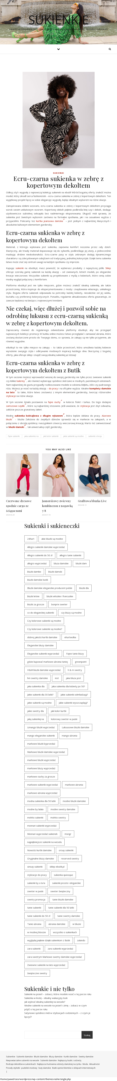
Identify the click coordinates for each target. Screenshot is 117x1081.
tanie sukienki (34, 907)
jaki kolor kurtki (58, 710)
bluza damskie (61, 563)
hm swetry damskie (37, 678)
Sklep (108, 268)
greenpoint (81, 661)
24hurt (30, 538)
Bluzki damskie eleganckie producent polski (49, 588)
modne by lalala (35, 809)
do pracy (53, 388)
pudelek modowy (29, 1067)
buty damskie (45, 1067)
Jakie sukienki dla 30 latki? (40, 694)
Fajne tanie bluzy (75, 653)
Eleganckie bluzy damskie (40, 645)
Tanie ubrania (34, 923)
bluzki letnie (33, 596)
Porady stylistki (13, 1067)
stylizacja (85, 405)
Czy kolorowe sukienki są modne (44, 620)
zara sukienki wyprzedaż (60, 948)
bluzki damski (16, 426)
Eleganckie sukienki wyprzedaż (43, 653)
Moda (85, 1064)
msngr (68, 833)
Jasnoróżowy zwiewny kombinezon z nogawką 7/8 (57, 506)
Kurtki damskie (70, 1056)
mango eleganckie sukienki (41, 735)
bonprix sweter (59, 604)
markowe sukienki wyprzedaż (42, 784)
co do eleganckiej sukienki (40, 612)
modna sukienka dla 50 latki (41, 801)
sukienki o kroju (95, 436)
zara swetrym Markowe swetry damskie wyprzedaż (54, 956)
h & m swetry (75, 669)
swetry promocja (36, 899)
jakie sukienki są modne (73, 436)
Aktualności (94, 1064)
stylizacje (11, 395)
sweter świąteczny (60, 891)
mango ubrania (69, 735)
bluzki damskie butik (37, 579)
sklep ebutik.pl (57, 866)
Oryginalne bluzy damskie (40, 858)
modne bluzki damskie (74, 801)
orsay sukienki (66, 850)
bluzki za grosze (35, 604)
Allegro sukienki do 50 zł (39, 555)
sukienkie (58, 19)
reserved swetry (70, 858)
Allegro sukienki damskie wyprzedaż (46, 547)
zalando (81, 940)
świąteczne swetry (37, 973)
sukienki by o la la (36, 882)
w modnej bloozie (36, 932)
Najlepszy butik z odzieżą (69, 1060)
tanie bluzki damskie (62, 899)
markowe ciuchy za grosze (41, 776)
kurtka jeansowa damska (49, 221)
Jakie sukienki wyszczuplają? (73, 702)
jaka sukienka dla (35, 686)
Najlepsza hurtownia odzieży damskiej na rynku (59, 1064)
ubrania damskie (56, 923)
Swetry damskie (86, 1056)
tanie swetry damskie (68, 915)
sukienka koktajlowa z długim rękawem (39, 415)
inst (57, 678)
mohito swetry (58, 817)
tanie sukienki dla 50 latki (61, 907)
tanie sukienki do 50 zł (38, 915)
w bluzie (77, 923)
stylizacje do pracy (37, 874)
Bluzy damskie (55, 1056)
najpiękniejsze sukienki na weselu (44, 842)
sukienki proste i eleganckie (66, 882)
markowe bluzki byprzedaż (41, 743)
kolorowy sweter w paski (64, 719)
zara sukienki (34, 948)
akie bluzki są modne (52, 538)
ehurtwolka (70, 637)
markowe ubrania (74, 784)
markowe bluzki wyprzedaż (41, 760)
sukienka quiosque (63, 874)
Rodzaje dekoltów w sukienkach (21, 1064)
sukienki (20, 268)
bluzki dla (84, 588)
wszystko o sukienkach (65, 932)
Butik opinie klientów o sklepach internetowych (74, 1067)
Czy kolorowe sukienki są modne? (44, 628)
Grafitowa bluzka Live (92, 501)
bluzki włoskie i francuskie (60, 596)
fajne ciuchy (54, 402)
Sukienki (58, 173)
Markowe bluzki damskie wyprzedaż (46, 751)
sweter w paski (35, 891)
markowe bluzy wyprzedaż (41, 768)
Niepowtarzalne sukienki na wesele (22, 1060)
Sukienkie (10, 1056)
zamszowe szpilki (15, 405)
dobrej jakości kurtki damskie (42, 637)
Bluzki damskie (41, 1056)
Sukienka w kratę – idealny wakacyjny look (45, 997)
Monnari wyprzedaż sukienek (42, 833)
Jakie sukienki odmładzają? (74, 694)
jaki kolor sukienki (50, 436)
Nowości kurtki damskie (39, 850)
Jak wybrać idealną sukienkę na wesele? (44, 1001)
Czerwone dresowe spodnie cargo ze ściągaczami (19, 506)
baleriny (21, 380)
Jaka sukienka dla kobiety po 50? (68, 686)
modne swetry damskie (63, 809)
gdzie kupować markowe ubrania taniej (47, 661)
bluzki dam (81, 563)
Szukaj (87, 1035)
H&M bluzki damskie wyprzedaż (44, 669)
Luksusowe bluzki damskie (75, 727)
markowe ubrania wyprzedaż (42, 792)
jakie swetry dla (35, 710)
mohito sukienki (35, 817)
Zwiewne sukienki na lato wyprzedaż (46, 964)
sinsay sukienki (35, 866)
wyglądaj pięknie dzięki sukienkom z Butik (48, 940)
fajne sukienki (14, 436)
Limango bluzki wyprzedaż (41, 727)
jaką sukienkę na (35, 719)
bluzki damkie (34, 571)
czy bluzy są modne (71, 612)
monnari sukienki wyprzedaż (42, 825)
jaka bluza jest (73, 678)
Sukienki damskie (24, 1056)
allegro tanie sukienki (70, 555)
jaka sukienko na (31, 436)
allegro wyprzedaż (37, 563)
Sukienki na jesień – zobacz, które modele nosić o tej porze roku (57, 994)
